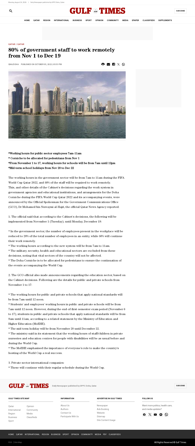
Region (11, 413)
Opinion (30, 406)
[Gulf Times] (97, 13)
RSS (10, 442)
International (14, 410)
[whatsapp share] (124, 64)
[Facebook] (144, 414)
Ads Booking (103, 409)
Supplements (165, 20)
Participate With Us (70, 416)
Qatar (11, 44)
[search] (10, 11)
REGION (46, 20)
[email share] (108, 64)
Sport (11, 421)
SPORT (88, 20)
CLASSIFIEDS (149, 20)
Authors (64, 409)
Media (30, 413)
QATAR (36, 20)
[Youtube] (155, 414)
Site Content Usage (106, 420)
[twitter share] (118, 64)
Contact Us (66, 413)
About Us (65, 405)
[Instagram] (160, 414)
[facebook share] (113, 64)
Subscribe (180, 11)
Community (32, 410)
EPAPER (135, 20)
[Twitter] (150, 415)
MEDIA (125, 20)
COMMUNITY (113, 20)
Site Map (18, 442)
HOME (27, 20)
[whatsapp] (166, 415)
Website (101, 413)
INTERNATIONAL (61, 20)
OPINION (99, 20)
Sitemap (101, 416)
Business (12, 417)
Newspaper (102, 405)
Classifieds (32, 417)
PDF (105, 434)
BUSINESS (77, 20)
